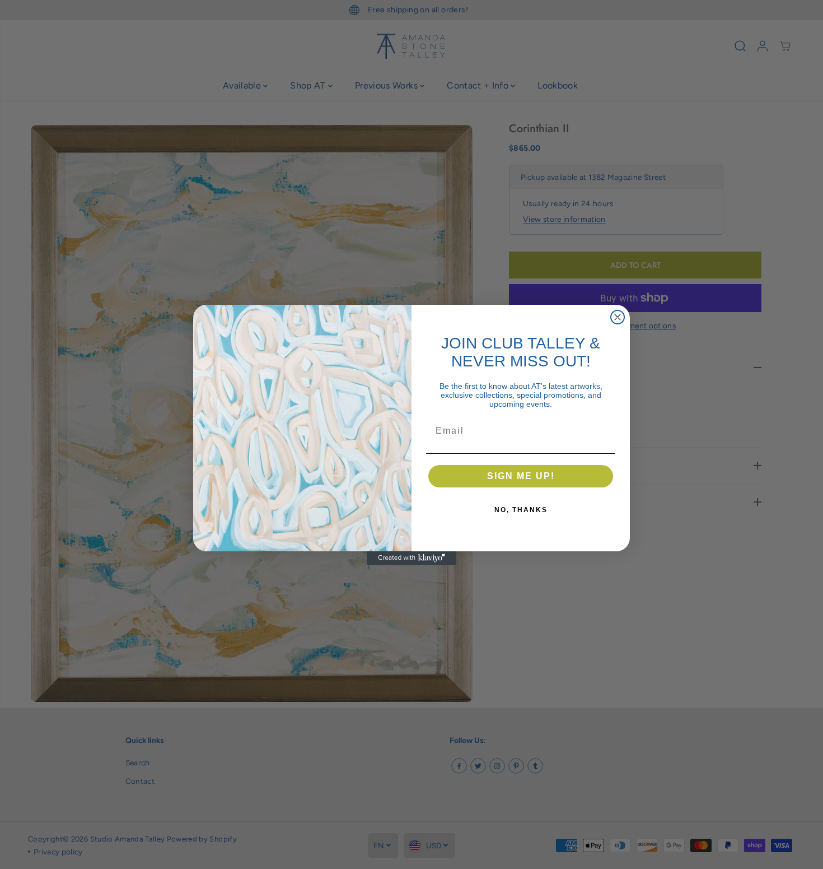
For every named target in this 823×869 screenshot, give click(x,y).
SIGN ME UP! (521, 476)
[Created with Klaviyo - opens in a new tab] (411, 558)
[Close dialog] (617, 317)
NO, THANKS (521, 510)
